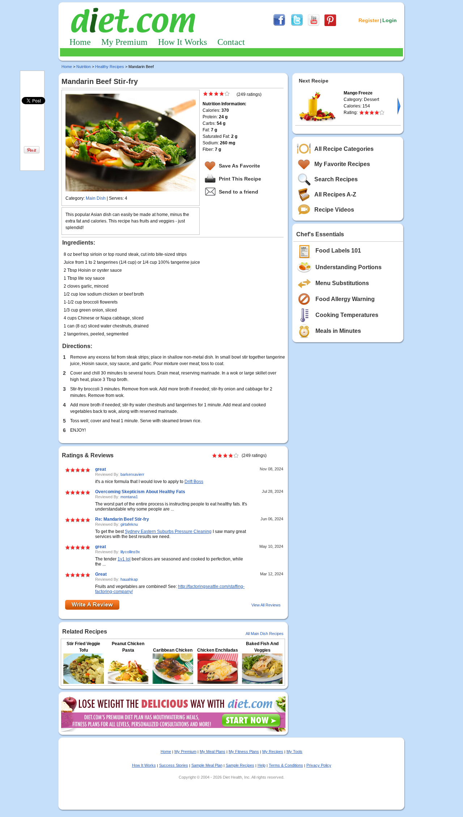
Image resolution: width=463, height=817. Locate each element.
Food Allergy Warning (345, 299)
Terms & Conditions (286, 765)
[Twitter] (297, 24)
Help (262, 765)
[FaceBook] (279, 24)
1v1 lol (124, 559)
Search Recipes (336, 179)
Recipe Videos (334, 210)
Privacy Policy (318, 765)
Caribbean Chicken (172, 650)
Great (101, 574)
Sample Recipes (240, 765)
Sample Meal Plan (206, 765)
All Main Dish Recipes (265, 633)
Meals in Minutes (338, 331)
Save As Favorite (239, 166)
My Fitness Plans (244, 751)
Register (368, 20)
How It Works (182, 42)
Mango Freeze (358, 93)
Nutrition (83, 66)
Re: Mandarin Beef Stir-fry (122, 519)
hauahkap (129, 579)
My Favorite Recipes (342, 164)
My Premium (124, 42)
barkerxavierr (132, 474)
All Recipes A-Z (335, 194)
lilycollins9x (130, 552)
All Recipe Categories (344, 149)
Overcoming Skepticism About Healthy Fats (140, 491)
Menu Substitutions (342, 283)
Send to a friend (238, 192)
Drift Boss (193, 481)
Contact (231, 42)
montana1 (129, 497)
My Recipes (272, 751)
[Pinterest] (330, 24)
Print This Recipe (240, 179)
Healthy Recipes (109, 66)
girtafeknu (129, 524)
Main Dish (96, 198)
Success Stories (173, 765)
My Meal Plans (212, 751)
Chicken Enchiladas (217, 650)
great (100, 469)
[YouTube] (313, 24)
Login (389, 20)
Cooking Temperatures (346, 315)
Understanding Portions (348, 267)
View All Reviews (266, 605)
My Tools (294, 751)
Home (80, 42)
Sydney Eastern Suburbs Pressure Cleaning (168, 531)
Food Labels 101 (338, 250)
